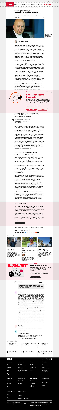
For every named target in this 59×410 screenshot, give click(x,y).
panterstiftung (44, 370)
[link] (16, 4)
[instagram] (51, 359)
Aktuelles (31, 364)
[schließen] (51, 92)
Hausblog (32, 365)
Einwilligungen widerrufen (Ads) (35, 405)
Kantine (8, 395)
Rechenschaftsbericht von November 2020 (31, 165)
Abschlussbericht (34, 194)
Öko (7, 365)
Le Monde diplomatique (46, 383)
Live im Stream (32, 383)
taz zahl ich (44, 367)
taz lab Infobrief (21, 385)
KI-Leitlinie (50, 402)
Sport (8, 370)
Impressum (41, 404)
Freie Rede (8, 386)
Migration (20, 364)
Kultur (8, 368)
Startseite (8, 7)
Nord (7, 373)
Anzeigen (8, 398)
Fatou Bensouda (35, 80)
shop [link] (15, 1)
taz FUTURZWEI (44, 382)
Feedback (20, 394)
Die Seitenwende (33, 367)
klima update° (9, 383)
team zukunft (20, 380)
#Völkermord (37, 227)
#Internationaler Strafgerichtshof (23, 227)
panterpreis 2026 (45, 371)
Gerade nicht (48, 91)
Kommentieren (21, 230)
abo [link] (41, 1)
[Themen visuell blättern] (43, 4)
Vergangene (32, 385)
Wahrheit (8, 374)
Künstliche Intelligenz (22, 365)
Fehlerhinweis (26, 230)
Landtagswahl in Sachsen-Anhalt (22, 371)
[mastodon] (47, 359)
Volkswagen (20, 368)
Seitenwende (47, 404)
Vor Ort (31, 382)
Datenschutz (36, 404)
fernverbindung (9, 382)
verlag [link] (7, 1)
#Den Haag (41, 227)
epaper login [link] (50, 1)
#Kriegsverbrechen (31, 227)
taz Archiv (43, 385)
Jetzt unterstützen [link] (20, 223)
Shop (7, 397)
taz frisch (20, 382)
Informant (32, 404)
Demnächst (32, 380)
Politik (11, 7)
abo (42, 364)
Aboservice (20, 395)
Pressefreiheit (20, 367)
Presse (31, 370)
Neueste (40, 282)
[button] (52, 4)
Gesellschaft (9, 367)
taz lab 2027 (32, 386)
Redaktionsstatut (37, 402)
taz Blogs (43, 380)
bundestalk (9, 380)
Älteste (43, 282)
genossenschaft (44, 365)
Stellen (31, 368)
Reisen (8, 394)
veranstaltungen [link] (11, 1)
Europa (15, 7)
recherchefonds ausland (46, 368)
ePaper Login (20, 396)
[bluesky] (49, 359)
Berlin (8, 371)
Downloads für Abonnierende (23, 398)
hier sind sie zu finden (25, 287)
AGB (44, 404)
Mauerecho (9, 385)
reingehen (8, 388)
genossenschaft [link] (45, 1)
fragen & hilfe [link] (19, 1)
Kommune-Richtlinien (44, 402)
